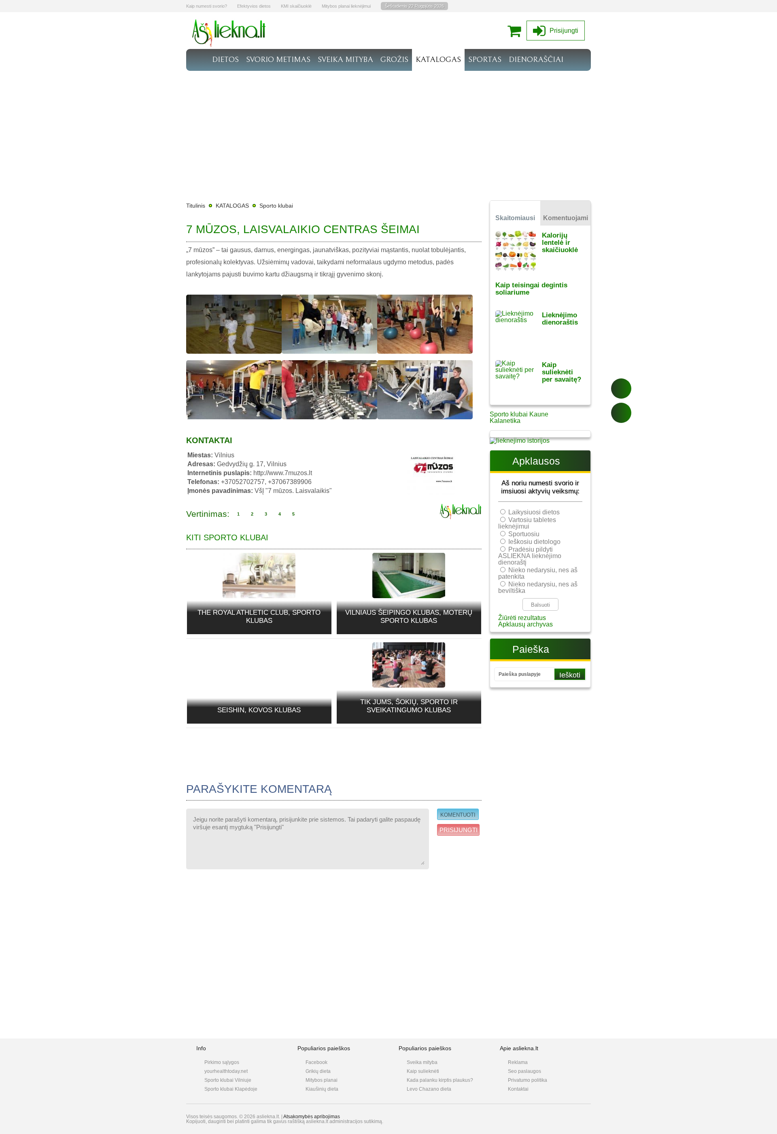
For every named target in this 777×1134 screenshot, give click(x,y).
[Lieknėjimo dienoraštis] (518, 330)
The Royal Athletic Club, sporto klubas (259, 616)
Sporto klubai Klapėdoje (230, 1089)
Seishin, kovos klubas (259, 710)
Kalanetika (505, 420)
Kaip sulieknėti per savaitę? (561, 372)
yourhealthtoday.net (226, 1071)
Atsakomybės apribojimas (311, 1116)
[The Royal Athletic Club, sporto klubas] (259, 575)
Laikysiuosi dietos (534, 512)
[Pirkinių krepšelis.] (516, 30)
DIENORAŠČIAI (536, 59)
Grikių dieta (318, 1071)
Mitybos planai (322, 1080)
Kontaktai (518, 1089)
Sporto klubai (276, 205)
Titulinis (195, 205)
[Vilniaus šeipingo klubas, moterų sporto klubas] (409, 575)
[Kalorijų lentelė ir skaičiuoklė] (518, 250)
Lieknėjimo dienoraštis (560, 318)
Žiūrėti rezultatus (522, 617)
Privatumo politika (527, 1080)
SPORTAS (484, 59)
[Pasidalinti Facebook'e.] (621, 388)
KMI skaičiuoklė (296, 6)
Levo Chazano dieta (429, 1089)
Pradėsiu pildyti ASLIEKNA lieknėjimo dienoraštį (529, 556)
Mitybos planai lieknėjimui (346, 6)
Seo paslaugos (524, 1071)
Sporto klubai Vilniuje (227, 1080)
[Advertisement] (388, 131)
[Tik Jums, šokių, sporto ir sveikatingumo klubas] (409, 664)
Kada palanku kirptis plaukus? (440, 1080)
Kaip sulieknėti (423, 1071)
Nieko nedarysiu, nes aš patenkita (537, 573)
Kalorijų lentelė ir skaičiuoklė (560, 242)
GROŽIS (394, 59)
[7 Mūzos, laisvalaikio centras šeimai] (234, 355)
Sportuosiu (523, 534)
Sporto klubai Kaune (519, 414)
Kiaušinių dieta (322, 1089)
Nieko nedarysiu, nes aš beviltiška (537, 587)
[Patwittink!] (621, 413)
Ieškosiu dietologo (534, 541)
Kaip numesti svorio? (206, 6)
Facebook (316, 1062)
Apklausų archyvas (525, 624)
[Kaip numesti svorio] (229, 44)
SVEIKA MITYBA (345, 59)
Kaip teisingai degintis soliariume (531, 288)
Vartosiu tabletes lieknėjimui (527, 523)
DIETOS (225, 59)
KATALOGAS (438, 59)
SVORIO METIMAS (278, 59)
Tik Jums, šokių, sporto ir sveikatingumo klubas (409, 706)
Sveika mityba (422, 1062)
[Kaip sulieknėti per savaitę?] (518, 380)
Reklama (518, 1062)
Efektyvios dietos (254, 6)
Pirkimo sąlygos (221, 1062)
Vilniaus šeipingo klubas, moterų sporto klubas (408, 616)
